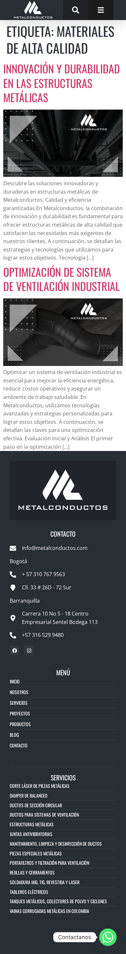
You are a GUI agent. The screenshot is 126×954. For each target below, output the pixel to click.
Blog (14, 734)
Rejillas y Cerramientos (32, 872)
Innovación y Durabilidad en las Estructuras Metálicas (61, 82)
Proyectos (20, 713)
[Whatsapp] (108, 937)
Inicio (15, 681)
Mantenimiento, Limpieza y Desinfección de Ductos (56, 843)
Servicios (18, 702)
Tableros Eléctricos (29, 891)
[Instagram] (29, 651)
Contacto (18, 745)
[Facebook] (14, 651)
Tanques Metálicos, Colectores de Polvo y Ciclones (58, 901)
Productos (20, 724)
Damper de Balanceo (28, 795)
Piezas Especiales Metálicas (36, 853)
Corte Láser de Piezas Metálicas (39, 785)
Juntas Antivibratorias (31, 834)
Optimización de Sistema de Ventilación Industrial (61, 278)
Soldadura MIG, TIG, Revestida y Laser (44, 882)
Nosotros (19, 692)
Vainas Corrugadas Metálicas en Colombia (49, 910)
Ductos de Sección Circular (36, 805)
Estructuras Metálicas (32, 824)
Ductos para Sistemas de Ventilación (44, 814)
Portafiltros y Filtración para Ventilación (49, 862)
